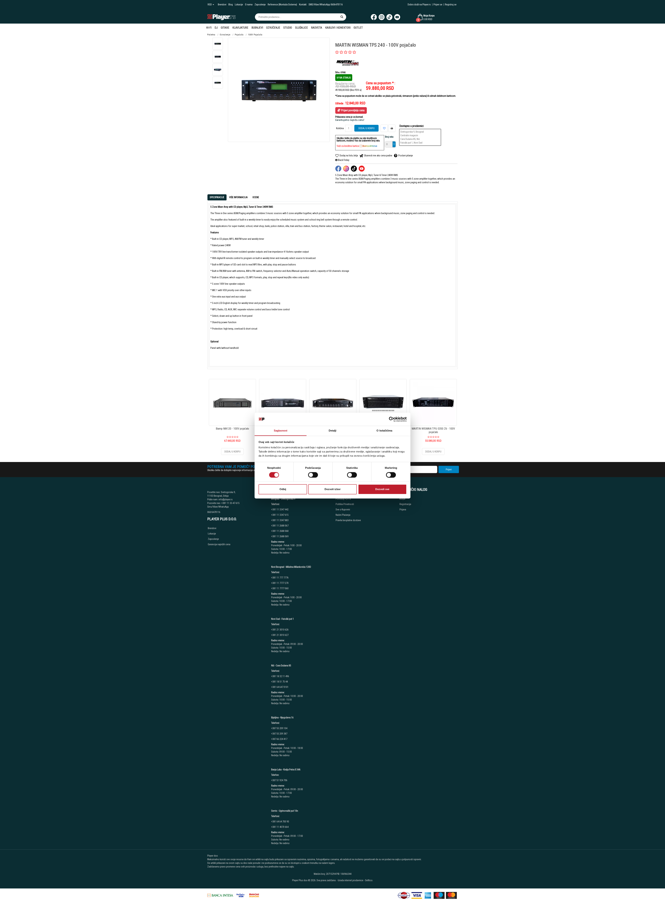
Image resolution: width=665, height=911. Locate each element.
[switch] (313, 475)
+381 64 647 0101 (280, 687)
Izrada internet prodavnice (350, 880)
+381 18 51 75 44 (279, 681)
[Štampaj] (391, 128)
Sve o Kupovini (343, 509)
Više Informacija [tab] (238, 197)
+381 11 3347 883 (280, 520)
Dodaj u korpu (366, 128)
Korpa (402, 498)
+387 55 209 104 (279, 728)
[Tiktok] (389, 17)
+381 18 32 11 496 (280, 676)
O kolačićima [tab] (384, 430)
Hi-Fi (208, 27)
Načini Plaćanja (343, 514)
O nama (248, 4)
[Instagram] (381, 17)
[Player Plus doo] (221, 17)
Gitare (225, 27)
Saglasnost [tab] (280, 430)
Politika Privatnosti (345, 504)
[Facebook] (374, 17)
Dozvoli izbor (333, 489)
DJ (216, 27)
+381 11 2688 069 (280, 536)
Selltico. (369, 880)
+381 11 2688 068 (280, 531)
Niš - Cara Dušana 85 (281, 665)
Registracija (405, 504)
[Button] (342, 17)
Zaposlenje (260, 4)
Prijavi (449, 469)
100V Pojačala (255, 34)
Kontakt (303, 4)
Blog (230, 4)
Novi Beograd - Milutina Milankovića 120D (291, 566)
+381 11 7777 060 (280, 588)
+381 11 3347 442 (280, 509)
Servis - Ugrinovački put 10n (284, 810)
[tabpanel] (332, 285)
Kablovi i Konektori (338, 27)
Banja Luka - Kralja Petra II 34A (285, 769)
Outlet (358, 27)
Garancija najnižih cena (219, 544)
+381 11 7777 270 (280, 583)
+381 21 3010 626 (280, 629)
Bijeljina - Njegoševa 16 (282, 717)
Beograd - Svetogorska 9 (283, 498)
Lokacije (239, 4)
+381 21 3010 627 (280, 635)
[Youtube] (397, 17)
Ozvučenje (273, 27)
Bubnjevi (257, 27)
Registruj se (450, 4)
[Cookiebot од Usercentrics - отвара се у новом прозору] (391, 419)
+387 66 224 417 (279, 739)
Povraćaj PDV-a (343, 498)
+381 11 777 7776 (280, 577)
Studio (287, 27)
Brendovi (222, 4)
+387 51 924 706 (279, 780)
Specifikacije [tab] (217, 197)
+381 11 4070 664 (280, 827)
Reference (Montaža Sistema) (282, 4)
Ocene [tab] (255, 197)
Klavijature (240, 27)
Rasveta (316, 27)
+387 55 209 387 (279, 733)
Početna (211, 34)
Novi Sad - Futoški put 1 (282, 619)
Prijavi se (437, 4)
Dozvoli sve (382, 489)
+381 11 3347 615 (280, 514)
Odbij (283, 489)
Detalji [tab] (332, 430)
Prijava (403, 509)
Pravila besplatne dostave (348, 520)
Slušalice (301, 27)
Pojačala (239, 34)
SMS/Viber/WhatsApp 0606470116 (326, 4)
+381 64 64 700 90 (280, 821)
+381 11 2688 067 (280, 525)
